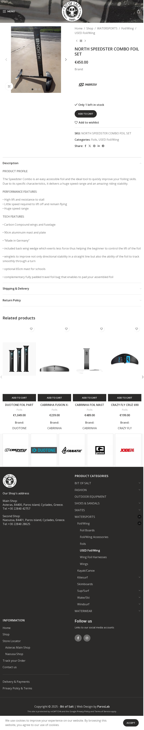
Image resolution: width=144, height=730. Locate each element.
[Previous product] (77, 41)
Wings (84, 564)
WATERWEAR (83, 611)
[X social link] (89, 146)
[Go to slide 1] (32, 89)
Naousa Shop (14, 654)
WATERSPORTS (107, 28)
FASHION (81, 490)
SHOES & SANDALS (87, 503)
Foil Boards (87, 530)
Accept (131, 722)
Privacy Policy (83, 711)
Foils (94, 140)
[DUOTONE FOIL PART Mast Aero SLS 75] (19, 359)
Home (79, 28)
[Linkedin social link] (99, 146)
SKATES (80, 510)
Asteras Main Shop (17, 647)
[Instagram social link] (86, 638)
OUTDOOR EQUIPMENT (90, 497)
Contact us (10, 667)
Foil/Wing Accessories (94, 537)
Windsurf (83, 604)
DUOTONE (19, 428)
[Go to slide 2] (36, 89)
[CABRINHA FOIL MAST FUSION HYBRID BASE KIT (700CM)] (89, 359)
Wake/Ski (83, 597)
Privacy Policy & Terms (17, 688)
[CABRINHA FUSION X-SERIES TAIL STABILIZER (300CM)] (54, 359)
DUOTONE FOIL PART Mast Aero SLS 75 (19, 407)
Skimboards (85, 584)
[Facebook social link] (85, 146)
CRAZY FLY (125, 428)
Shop (89, 28)
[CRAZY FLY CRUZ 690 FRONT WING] (124, 359)
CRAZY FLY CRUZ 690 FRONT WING (125, 407)
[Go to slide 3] (39, 89)
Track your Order (14, 661)
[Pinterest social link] (94, 146)
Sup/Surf (83, 591)
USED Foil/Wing (85, 33)
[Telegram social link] (103, 146)
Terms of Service (102, 711)
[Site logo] (72, 11)
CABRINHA (54, 428)
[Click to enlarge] (9, 86)
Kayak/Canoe (86, 571)
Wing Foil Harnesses (93, 557)
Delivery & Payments (16, 682)
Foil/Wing (127, 28)
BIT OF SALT (83, 483)
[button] (6, 59)
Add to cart (85, 113)
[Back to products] (81, 41)
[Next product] (85, 41)
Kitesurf (82, 577)
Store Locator (12, 641)
